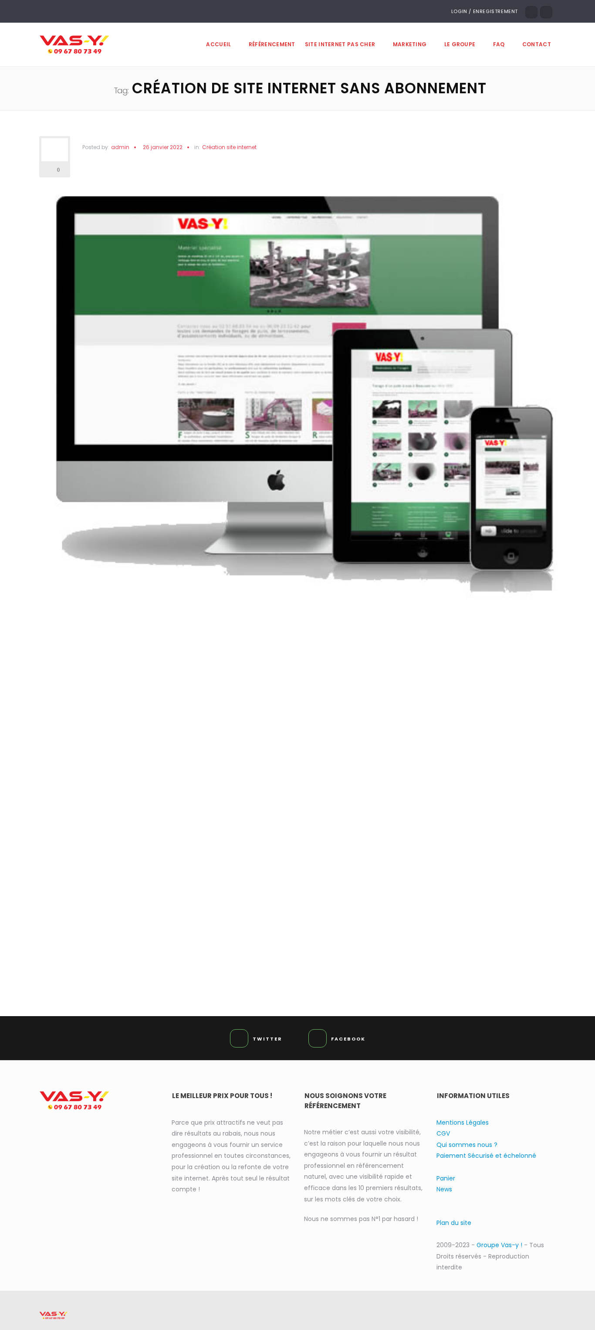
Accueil (218, 44)
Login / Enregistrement (484, 11)
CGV (443, 1133)
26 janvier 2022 (163, 147)
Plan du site (453, 1222)
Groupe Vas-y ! (500, 1245)
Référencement (272, 44)
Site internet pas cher (340, 44)
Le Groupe (460, 44)
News (444, 1189)
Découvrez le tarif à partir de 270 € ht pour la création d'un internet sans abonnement (301, 937)
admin (120, 147)
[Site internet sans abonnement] (300, 396)
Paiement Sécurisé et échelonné (486, 1155)
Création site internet (229, 147)
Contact (536, 44)
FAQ (499, 44)
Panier (445, 1178)
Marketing (410, 44)
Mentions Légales (462, 1122)
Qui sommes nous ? (466, 1144)
